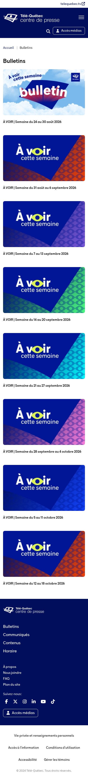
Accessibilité (27, 760)
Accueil (8, 48)
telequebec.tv (71, 4)
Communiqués (16, 635)
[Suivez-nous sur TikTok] (53, 701)
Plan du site (11, 684)
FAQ (6, 678)
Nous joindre (12, 673)
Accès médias (71, 30)
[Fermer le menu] (80, 18)
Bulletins (11, 627)
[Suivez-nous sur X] (15, 701)
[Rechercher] (48, 31)
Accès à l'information (23, 747)
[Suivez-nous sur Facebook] (6, 701)
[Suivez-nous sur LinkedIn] (34, 701)
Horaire (10, 651)
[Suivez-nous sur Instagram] (25, 701)
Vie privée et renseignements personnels (44, 735)
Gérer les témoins (57, 760)
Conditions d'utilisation (63, 747)
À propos (9, 667)
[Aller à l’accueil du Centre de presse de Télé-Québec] (31, 18)
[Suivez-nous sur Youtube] (43, 701)
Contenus (11, 643)
